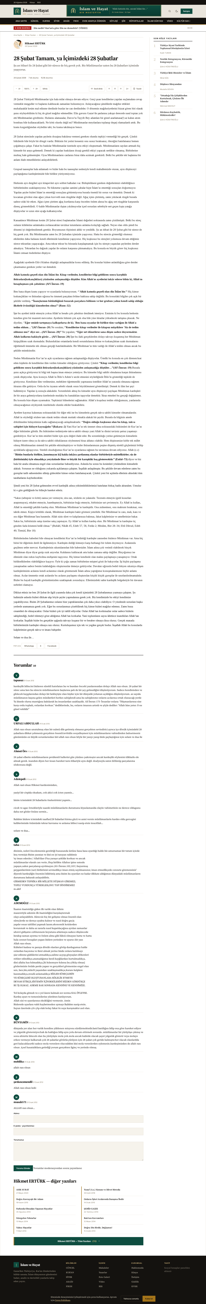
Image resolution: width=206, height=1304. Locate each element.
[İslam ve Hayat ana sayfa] (37, 11)
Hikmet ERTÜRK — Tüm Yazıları (79, 1241)
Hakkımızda (137, 1267)
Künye (32, 2)
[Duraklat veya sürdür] (115, 88)
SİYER (56, 21)
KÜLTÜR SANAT (184, 21)
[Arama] (170, 11)
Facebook (52, 646)
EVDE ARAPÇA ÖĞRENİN (94, 21)
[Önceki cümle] (109, 88)
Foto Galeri (104, 1277)
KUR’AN (46, 21)
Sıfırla (45, 89)
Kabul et (149, 1299)
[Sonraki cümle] (120, 88)
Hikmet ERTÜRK (35, 43)
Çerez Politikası (62, 1300)
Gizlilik (135, 1281)
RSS (39, 2)
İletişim (186, 11)
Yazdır (139, 89)
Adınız (16, 1113)
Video (102, 1281)
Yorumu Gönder (23, 1168)
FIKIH (75, 21)
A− (19, 89)
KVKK (134, 1286)
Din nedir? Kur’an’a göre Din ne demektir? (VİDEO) (61, 28)
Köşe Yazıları (30, 35)
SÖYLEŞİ (114, 21)
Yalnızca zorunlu (131, 1299)
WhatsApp (29, 646)
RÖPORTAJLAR (136, 21)
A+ (37, 89)
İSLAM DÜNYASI (155, 21)
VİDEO (170, 21)
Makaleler (104, 1267)
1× (127, 89)
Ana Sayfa (21, 21)
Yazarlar (103, 1272)
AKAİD (66, 21)
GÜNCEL (35, 21)
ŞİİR (123, 21)
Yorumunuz (19, 1140)
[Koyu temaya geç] (177, 11)
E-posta (24, 1126)
